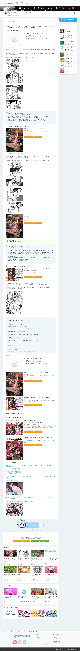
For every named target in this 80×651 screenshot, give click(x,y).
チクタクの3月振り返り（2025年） (50, 575)
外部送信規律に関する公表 (58, 642)
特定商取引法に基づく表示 (58, 640)
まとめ (11, 631)
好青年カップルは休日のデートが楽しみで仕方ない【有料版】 (37, 268)
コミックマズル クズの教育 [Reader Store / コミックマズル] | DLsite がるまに (22, 121)
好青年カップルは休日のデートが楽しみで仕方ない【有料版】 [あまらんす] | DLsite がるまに (25, 351)
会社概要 (38, 637)
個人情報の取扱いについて (58, 641)
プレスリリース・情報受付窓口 (42, 644)
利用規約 (38, 638)
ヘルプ (38, 641)
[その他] (76, 13)
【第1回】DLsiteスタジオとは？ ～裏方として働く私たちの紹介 (24, 597)
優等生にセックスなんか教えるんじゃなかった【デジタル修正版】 (38, 128)
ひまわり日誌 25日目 (36, 558)
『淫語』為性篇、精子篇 (36, 574)
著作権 (55, 637)
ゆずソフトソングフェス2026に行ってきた (36, 597)
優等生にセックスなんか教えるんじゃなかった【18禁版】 (36, 215)
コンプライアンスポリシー (58, 644)
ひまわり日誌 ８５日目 (9, 574)
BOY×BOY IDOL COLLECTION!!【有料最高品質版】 (35, 422)
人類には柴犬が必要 (22, 574)
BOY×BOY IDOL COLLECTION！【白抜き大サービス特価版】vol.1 (38, 437)
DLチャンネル (8, 4)
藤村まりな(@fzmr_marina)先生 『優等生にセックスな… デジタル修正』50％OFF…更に (70, 30)
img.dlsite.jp (10, 83)
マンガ (55, 10)
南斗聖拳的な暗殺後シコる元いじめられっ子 (24, 559)
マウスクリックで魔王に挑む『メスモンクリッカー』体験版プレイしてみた (51, 559)
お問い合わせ (39, 642)
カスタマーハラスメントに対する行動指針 (43, 640)
